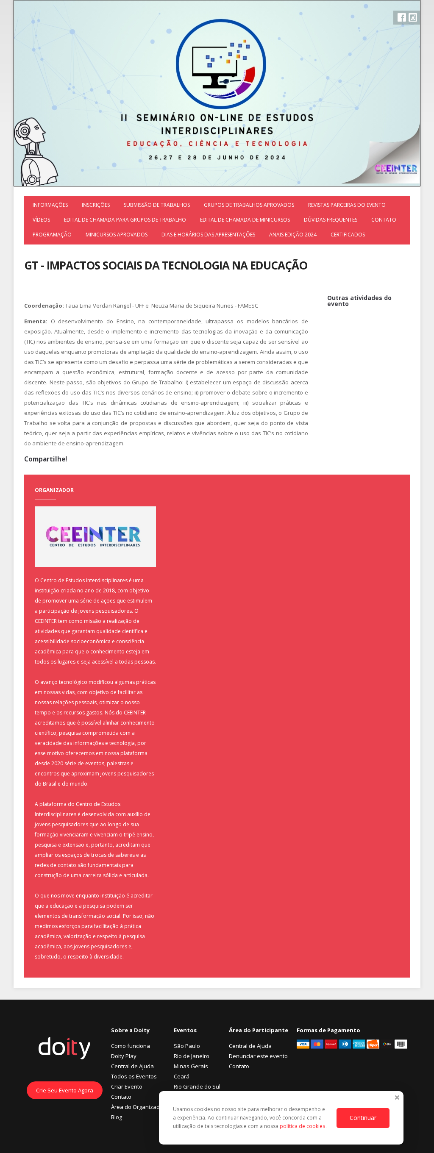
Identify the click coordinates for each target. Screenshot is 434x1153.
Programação (52, 234)
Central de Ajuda (132, 1066)
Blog (116, 1117)
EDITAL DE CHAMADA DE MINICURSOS (245, 219)
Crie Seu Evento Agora (64, 1090)
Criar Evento (126, 1086)
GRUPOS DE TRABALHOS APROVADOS (249, 204)
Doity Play (123, 1056)
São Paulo (187, 1046)
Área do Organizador (138, 1107)
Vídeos (41, 219)
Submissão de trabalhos (157, 204)
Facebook (401, 17)
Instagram (412, 17)
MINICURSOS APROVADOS (116, 234)
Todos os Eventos (134, 1076)
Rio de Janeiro (191, 1056)
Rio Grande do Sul (197, 1086)
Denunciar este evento (258, 1056)
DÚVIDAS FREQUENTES (330, 219)
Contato (383, 219)
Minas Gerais (191, 1066)
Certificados (348, 234)
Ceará (181, 1076)
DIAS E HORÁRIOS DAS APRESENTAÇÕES (208, 234)
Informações (50, 204)
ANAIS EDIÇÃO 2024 (293, 234)
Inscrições (96, 204)
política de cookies (303, 1126)
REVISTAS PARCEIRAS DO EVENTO (347, 204)
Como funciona (130, 1046)
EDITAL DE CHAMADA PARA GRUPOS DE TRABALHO (125, 219)
